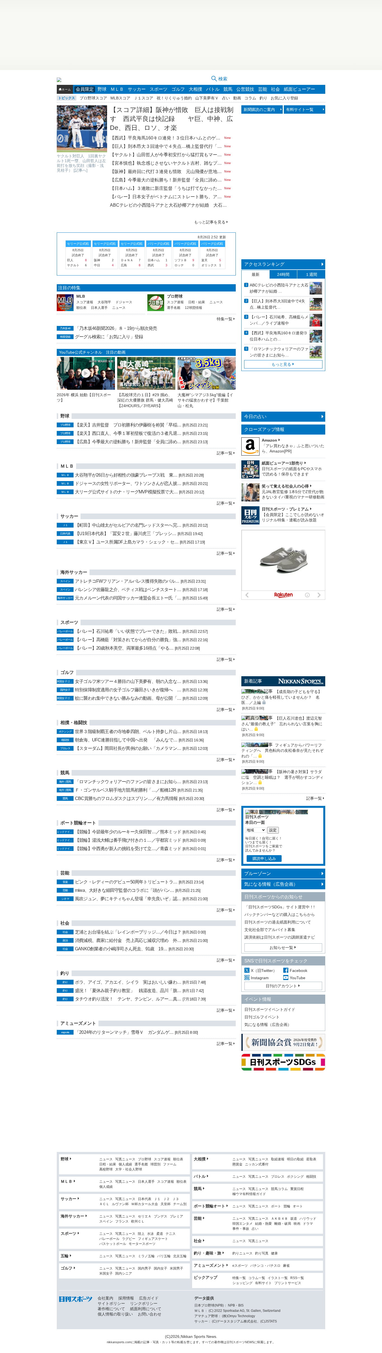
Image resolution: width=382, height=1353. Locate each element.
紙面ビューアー (299, 89)
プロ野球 (175, 296)
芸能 (262, 89)
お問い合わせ (149, 1314)
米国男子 (176, 1268)
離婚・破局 (282, 1224)
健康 (274, 1253)
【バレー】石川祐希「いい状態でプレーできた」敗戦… (128, 631)
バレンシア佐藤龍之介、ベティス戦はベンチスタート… (128, 589)
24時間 (283, 274)
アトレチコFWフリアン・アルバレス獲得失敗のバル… (127, 581)
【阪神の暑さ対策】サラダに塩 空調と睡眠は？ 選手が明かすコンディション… (282, 777)
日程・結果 (196, 302)
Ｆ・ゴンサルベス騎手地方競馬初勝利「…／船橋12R (125, 790)
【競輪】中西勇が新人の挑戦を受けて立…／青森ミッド (128, 848)
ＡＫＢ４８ (279, 1219)
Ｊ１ (157, 1199)
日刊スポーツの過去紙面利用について (277, 922)
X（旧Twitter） (264, 970)
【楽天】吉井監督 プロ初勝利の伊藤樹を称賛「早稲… (128, 425)
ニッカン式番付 (256, 1164)
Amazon (269, 440)
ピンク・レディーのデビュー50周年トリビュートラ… (126, 882)
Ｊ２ (166, 1199)
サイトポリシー (111, 1303)
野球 (102, 89)
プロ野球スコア (93, 98)
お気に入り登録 (284, 98)
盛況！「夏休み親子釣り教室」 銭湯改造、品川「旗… (128, 990)
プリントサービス (287, 1283)
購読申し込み (264, 858)
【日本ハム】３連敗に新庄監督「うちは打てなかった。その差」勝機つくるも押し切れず (166, 188)
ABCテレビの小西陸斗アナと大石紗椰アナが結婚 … (279, 288)
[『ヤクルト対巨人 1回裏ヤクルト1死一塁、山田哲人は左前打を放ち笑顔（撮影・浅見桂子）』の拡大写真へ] (82, 128)
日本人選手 (99, 307)
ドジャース (123, 302)
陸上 (141, 1234)
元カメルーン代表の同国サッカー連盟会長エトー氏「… (128, 598)
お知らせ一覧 (281, 947)
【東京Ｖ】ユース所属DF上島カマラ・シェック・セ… (126, 542)
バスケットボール (112, 1244)
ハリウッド (308, 1219)
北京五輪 (180, 1256)
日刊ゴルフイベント (262, 1017)
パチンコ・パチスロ (265, 1266)
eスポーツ (240, 1266)
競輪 (287, 1206)
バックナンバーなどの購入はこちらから (279, 914)
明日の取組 (295, 1159)
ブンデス (160, 1216)
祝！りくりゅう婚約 (174, 98)
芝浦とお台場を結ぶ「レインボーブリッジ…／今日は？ (128, 932)
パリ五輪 (164, 1256)
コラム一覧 (256, 1278)
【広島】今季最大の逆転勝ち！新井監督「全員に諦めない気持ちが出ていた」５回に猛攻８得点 (166, 180)
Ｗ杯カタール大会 (144, 1204)
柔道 (159, 1234)
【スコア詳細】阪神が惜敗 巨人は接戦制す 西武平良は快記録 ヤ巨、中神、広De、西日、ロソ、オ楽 (172, 118)
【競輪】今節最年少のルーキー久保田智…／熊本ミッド (128, 831)
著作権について (111, 1309)
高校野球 (106, 1169)
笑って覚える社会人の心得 (285, 486)
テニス (171, 1234)
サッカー (137, 89)
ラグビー (128, 1239)
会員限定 (85, 89)
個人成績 (125, 1164)
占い (226, 98)
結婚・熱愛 (263, 1224)
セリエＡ (144, 1216)
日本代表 (144, 1199)
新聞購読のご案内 (259, 109)
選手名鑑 (173, 307)
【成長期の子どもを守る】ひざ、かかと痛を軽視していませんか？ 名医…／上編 (281, 697)
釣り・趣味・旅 (207, 1253)
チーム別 (180, 1204)
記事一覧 (224, 453)
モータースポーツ (142, 1244)
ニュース (119, 307)
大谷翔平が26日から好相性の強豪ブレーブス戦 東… (126, 475)
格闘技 (311, 1177)
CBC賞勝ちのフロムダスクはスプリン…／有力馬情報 (126, 798)
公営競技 (245, 89)
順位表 (81, 307)
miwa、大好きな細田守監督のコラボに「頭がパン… (124, 890)
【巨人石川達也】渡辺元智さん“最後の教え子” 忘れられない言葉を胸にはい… (281, 723)
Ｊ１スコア (143, 98)
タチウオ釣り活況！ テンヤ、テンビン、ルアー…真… (128, 999)
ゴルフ (178, 89)
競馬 (227, 89)
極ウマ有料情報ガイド (249, 1194)
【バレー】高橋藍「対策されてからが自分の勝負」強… (128, 639)
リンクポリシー (143, 1303)
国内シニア (123, 1273)
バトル (213, 89)
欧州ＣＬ (138, 1221)
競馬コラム (279, 1189)
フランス (122, 1221)
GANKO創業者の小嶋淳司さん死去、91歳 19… (121, 948)
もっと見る (281, 364)
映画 (297, 1224)
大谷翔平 (104, 302)
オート (298, 1206)
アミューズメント (209, 1265)
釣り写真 (261, 1253)
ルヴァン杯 (120, 1204)
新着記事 (253, 681)
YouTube (297, 978)
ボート (276, 1206)
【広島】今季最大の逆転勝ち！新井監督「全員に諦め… (128, 441)
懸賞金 (237, 1164)
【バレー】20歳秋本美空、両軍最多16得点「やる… (124, 648)
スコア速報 (84, 302)
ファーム (169, 1164)
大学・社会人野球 (128, 1169)
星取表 (311, 1159)
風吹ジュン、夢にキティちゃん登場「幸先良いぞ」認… (128, 898)
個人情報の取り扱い (115, 1314)
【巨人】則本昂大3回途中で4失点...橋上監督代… (277, 304)
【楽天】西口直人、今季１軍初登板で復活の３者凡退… (128, 433)
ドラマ (308, 1224)
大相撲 (195, 89)
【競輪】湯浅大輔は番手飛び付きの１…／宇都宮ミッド (128, 840)
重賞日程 (297, 1189)
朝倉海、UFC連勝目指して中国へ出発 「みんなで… (126, 740)
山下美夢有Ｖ (207, 98)
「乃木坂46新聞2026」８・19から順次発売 (116, 328)
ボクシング (295, 1177)
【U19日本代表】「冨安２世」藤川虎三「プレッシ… (125, 533)
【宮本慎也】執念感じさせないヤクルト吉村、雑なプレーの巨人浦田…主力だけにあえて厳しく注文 (166, 163)
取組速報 (277, 1159)
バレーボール (109, 1239)
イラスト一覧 (278, 1278)
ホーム (66, 89)
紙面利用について (145, 1309)
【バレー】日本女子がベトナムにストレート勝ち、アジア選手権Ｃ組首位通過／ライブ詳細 (166, 196)
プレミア (176, 1216)
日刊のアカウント (281, 986)
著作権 (218, 1342)
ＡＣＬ (104, 1204)
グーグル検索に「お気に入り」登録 (109, 336)
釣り (263, 98)
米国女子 (106, 1273)
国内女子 (160, 1268)
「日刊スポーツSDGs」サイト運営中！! (279, 907)
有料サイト (263, 1283)
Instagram (260, 978)
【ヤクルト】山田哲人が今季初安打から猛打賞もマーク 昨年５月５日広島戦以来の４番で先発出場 (166, 154)
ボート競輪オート (209, 1206)
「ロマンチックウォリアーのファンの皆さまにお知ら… (128, 781)
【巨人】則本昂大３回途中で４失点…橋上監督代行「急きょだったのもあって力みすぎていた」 (166, 146)
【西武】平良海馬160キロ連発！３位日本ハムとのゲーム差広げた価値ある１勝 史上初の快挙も (166, 138)
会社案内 (105, 1298)
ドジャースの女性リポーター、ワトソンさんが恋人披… (128, 483)
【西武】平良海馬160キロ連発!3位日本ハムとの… (278, 336)
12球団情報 (193, 307)
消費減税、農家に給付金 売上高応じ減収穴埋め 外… (128, 940)
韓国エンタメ (242, 1224)
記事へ (80, 170)
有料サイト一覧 (299, 109)
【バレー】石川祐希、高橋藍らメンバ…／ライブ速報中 (279, 320)
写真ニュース (125, 1159)
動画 (237, 98)
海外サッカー (72, 1216)
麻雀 (286, 1266)
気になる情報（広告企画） (271, 884)
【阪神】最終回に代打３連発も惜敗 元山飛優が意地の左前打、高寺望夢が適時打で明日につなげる (166, 171)
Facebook (298, 970)
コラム (250, 98)
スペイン (106, 1221)
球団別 (155, 1164)
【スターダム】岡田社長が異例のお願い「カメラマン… (128, 748)
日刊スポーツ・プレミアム (285, 509)
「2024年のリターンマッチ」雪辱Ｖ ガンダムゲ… (124, 1032)
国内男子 (144, 1268)
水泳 (150, 1234)
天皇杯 (166, 1204)
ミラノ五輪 (146, 1256)
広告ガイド (149, 1298)
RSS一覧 (297, 1278)
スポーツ (159, 89)
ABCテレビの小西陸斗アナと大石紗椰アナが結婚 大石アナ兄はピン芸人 (170, 205)
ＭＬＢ (117, 89)
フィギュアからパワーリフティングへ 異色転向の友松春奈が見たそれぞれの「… (282, 750)
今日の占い (255, 416)
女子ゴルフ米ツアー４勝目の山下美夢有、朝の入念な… (128, 681)
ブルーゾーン (257, 873)
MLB (80, 296)
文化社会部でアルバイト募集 (269, 929)
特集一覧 (224, 319)
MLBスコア (120, 98)
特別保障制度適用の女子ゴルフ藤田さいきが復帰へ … (128, 689)
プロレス (277, 1177)
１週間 (311, 274)
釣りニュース (242, 1253)
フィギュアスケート (153, 1239)
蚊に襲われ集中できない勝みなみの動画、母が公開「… (128, 698)
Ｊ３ (175, 1199)
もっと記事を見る (209, 222)
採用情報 (126, 1298)
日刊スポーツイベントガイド (269, 1009)
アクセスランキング (264, 264)
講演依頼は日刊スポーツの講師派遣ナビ (279, 937)
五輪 (65, 1256)
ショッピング (242, 1283)
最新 (256, 274)
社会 (275, 89)
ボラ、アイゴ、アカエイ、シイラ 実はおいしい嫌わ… (128, 982)
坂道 (293, 1219)
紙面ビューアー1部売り (282, 463)
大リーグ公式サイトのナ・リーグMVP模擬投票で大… (126, 491)
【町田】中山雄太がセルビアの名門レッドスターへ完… (128, 525)
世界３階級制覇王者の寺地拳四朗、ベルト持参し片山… (128, 731)
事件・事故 (240, 1229)
